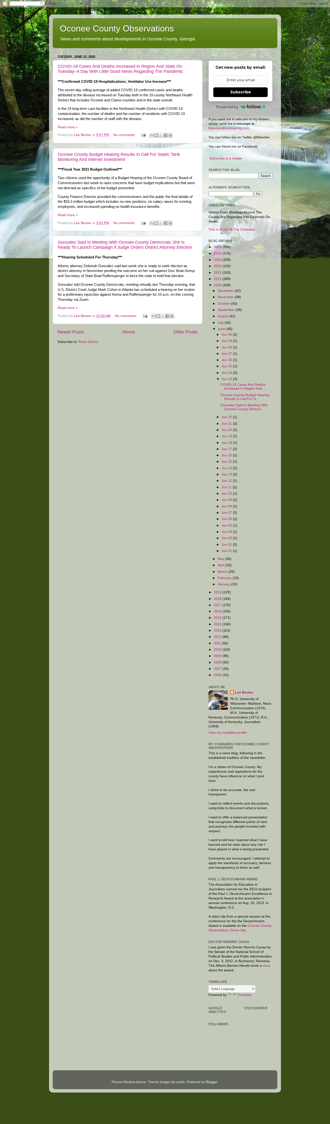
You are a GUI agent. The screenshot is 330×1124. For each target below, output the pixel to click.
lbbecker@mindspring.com (228, 128)
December (226, 291)
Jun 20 (227, 430)
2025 (218, 253)
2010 (218, 649)
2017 (218, 605)
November (226, 297)
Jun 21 (227, 423)
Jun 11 (227, 487)
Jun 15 (227, 461)
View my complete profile (227, 732)
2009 (218, 656)
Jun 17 (227, 449)
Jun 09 (227, 500)
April (221, 565)
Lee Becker (244, 692)
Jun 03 (227, 538)
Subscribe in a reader (225, 158)
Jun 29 (227, 341)
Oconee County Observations (117, 28)
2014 (218, 624)
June (222, 329)
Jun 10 (227, 493)
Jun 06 (227, 519)
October (224, 303)
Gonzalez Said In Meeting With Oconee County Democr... (244, 407)
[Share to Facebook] (165, 135)
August (223, 316)
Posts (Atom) (88, 342)
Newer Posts (70, 331)
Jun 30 (227, 334)
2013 (218, 630)
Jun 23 (227, 379)
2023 (218, 266)
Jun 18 (227, 443)
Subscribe (240, 92)
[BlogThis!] (156, 135)
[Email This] (152, 135)
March (223, 571)
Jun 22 (227, 417)
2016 (218, 611)
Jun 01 (227, 551)
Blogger (211, 1082)
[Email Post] (143, 135)
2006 (218, 675)
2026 (218, 247)
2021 (218, 279)
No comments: (124, 135)
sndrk (180, 1082)
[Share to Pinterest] (170, 135)
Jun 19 (227, 436)
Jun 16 (227, 455)
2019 (218, 592)
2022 (218, 272)
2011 (218, 643)
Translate (244, 995)
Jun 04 (227, 532)
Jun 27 (227, 353)
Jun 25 (227, 366)
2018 (218, 599)
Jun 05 (227, 525)
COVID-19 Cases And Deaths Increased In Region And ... (243, 386)
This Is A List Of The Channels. (232, 229)
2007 (218, 669)
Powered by (227, 107)
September (227, 310)
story (266, 965)
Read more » (68, 127)
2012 (218, 637)
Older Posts (185, 331)
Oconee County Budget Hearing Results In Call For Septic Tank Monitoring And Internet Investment (119, 157)
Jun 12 (227, 481)
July (221, 322)
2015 (218, 617)
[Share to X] (161, 135)
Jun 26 (227, 360)
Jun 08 (227, 506)
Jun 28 (227, 347)
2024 (218, 260)
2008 (218, 662)
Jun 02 (227, 544)
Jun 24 (227, 373)
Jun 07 (227, 512)
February (225, 578)
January (224, 584)
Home (128, 331)
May (221, 559)
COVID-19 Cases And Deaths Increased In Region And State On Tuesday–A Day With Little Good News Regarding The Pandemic (120, 69)
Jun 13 (227, 474)
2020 (218, 285)
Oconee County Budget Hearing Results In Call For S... (245, 397)
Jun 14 (227, 468)
